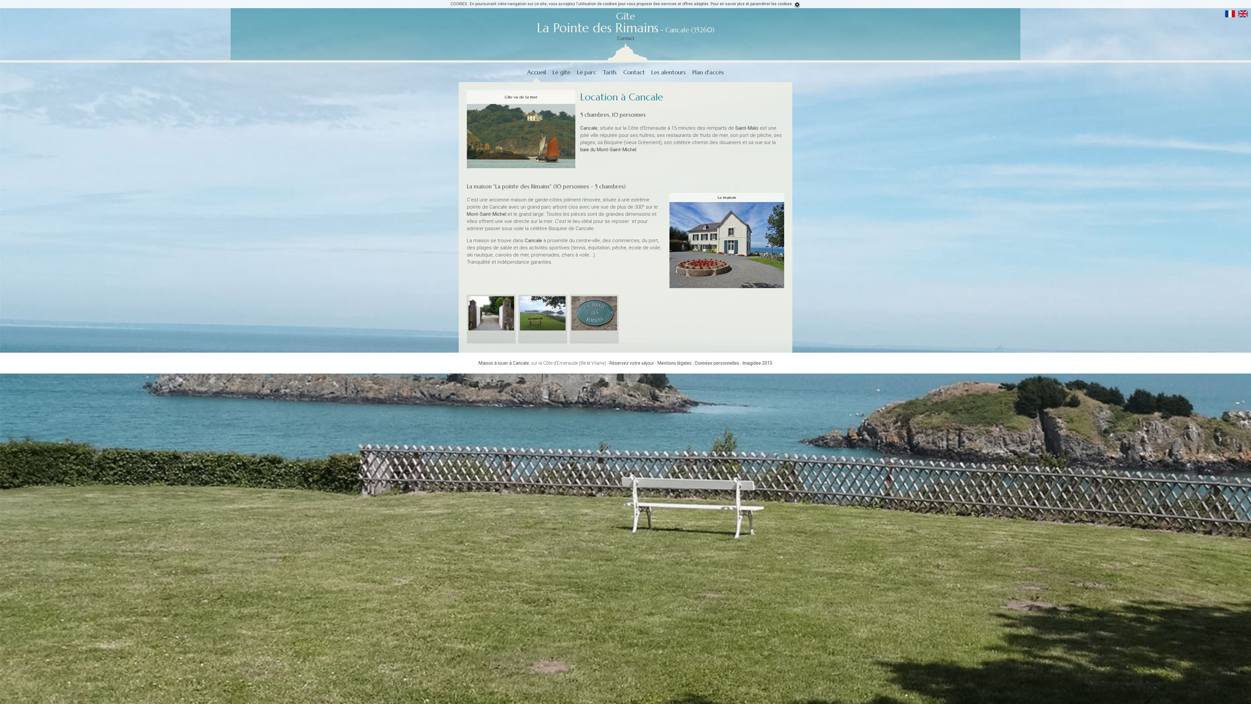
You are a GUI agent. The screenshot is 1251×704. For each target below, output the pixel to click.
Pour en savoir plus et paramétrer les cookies (751, 4)
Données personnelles (717, 363)
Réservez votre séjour (632, 363)
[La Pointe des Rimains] (594, 314)
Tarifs (610, 72)
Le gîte (561, 72)
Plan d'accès (708, 72)
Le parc (586, 72)
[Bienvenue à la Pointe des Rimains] (491, 314)
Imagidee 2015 (757, 363)
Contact (625, 38)
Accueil (536, 72)
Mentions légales (674, 363)
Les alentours (668, 72)
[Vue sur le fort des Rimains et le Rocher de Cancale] (543, 314)
